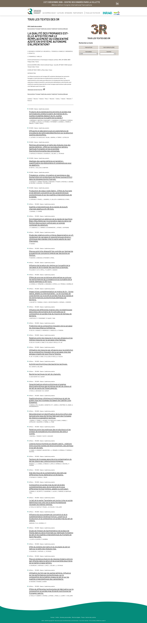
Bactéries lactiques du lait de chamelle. (45, 374)
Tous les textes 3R (93, 13)
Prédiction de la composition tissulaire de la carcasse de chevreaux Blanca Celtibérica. (50, 327)
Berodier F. (69, 98)
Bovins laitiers (31, 28)
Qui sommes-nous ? (49, 13)
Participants (78, 13)
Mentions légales (76, 617)
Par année (88, 51)
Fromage (38, 28)
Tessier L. (58, 98)
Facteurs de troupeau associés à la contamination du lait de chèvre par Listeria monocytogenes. (50, 460)
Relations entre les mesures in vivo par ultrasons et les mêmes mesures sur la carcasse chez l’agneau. (51, 339)
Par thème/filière (108, 47)
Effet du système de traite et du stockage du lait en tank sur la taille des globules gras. (49, 548)
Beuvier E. (52, 98)
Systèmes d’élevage (63, 28)
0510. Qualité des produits (35, 26)
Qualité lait (54, 28)
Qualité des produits (46, 28)
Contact (52, 617)
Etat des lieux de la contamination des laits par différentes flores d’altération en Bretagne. (48, 474)
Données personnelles (65, 617)
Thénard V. (30, 98)
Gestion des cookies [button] (90, 617)
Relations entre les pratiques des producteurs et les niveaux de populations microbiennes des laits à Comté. (50, 431)
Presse (83, 617)
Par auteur (88, 47)
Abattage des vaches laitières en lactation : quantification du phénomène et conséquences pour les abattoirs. (50, 163)
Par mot (109, 51)
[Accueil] (34, 11)
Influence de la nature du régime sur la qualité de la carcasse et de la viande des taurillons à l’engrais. (49, 266)
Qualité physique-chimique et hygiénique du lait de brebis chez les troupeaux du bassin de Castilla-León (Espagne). (50, 400)
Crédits (57, 617)
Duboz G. (63, 98)
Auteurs (60, 13)
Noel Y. (46, 98)
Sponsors (68, 13)
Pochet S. (30, 100)
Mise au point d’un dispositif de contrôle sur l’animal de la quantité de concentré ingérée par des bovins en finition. (51, 253)
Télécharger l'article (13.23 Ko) (35, 89)
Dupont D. (42, 98)
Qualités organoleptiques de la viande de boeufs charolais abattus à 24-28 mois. (48, 208)
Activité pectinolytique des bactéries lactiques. (48, 364)
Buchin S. (36, 98)
